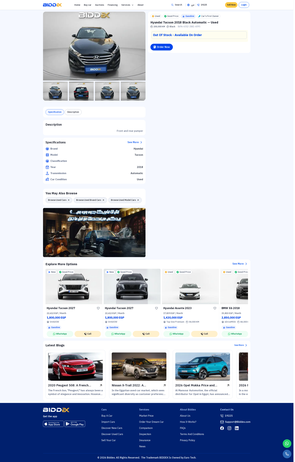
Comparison (146, 428)
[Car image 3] (107, 91)
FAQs (183, 428)
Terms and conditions (192, 434)
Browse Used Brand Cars (88, 200)
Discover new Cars (111, 428)
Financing (113, 5)
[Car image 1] (55, 91)
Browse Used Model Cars (123, 200)
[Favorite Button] (98, 308)
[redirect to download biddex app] (53, 424)
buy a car (106, 416)
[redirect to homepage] (52, 4)
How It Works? (188, 422)
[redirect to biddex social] (222, 428)
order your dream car (151, 422)
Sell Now (231, 4)
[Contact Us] (287, 454)
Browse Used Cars (57, 200)
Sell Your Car (108, 440)
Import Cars (108, 422)
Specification (54, 112)
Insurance (144, 440)
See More (133, 142)
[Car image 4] (133, 91)
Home (77, 5)
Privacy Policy (187, 440)
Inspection (145, 434)
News (142, 446)
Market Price (146, 416)
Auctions (99, 5)
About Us (185, 416)
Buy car (87, 5)
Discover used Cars (112, 434)
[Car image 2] (81, 91)
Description (73, 112)
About (141, 5)
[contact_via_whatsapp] (287, 443)
